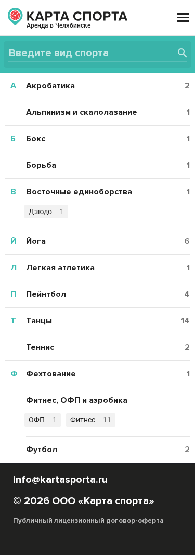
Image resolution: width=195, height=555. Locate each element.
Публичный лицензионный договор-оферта (88, 521)
